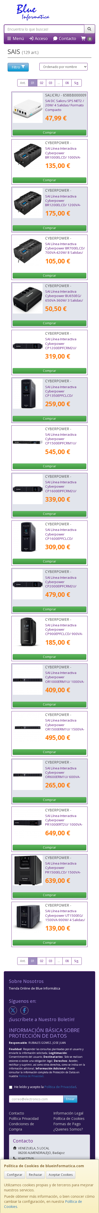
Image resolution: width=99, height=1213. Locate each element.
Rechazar (35, 1175)
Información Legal (68, 1113)
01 (33, 83)
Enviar (70, 1099)
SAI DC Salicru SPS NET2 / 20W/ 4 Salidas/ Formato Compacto (64, 105)
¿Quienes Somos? (68, 1129)
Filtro (16, 67)
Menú (18, 38)
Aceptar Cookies (61, 1175)
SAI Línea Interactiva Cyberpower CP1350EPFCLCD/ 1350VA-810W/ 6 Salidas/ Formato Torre (65, 396)
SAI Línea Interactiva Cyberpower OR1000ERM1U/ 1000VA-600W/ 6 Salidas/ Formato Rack (65, 681)
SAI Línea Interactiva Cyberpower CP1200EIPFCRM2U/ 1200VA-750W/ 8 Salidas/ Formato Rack (65, 348)
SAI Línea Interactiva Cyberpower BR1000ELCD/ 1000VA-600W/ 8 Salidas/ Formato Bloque (65, 157)
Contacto (67, 38)
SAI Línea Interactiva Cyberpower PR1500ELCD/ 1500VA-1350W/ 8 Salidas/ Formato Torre (63, 872)
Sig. (76, 83)
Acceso (41, 38)
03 (50, 83)
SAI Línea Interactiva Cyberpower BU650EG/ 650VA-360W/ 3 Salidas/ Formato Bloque (64, 298)
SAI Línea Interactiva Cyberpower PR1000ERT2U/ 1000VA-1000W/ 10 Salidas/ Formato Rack (63, 824)
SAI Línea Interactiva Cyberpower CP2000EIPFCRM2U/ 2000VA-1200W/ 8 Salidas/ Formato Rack (62, 586)
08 (67, 83)
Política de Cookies (69, 1118)
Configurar (14, 1175)
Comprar (49, 132)
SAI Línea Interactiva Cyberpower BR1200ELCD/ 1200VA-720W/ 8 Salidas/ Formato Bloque (65, 205)
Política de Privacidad (31, 1076)
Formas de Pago (67, 1123)
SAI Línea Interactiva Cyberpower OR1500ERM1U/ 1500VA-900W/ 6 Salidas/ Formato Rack (65, 729)
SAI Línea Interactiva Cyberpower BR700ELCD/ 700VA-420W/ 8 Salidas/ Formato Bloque (65, 250)
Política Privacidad (24, 1118)
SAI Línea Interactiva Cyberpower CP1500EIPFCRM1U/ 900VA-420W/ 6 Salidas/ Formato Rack (64, 443)
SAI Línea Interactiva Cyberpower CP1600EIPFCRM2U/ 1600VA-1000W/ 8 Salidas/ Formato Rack (62, 491)
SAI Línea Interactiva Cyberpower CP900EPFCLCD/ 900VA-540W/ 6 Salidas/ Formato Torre (65, 634)
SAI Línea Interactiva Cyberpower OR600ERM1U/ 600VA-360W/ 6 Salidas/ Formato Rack (65, 777)
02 (41, 83)
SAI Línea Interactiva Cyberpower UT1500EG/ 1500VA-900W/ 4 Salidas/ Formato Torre (65, 917)
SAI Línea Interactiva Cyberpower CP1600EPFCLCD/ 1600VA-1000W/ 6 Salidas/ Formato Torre (63, 538)
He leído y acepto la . (45, 1087)
